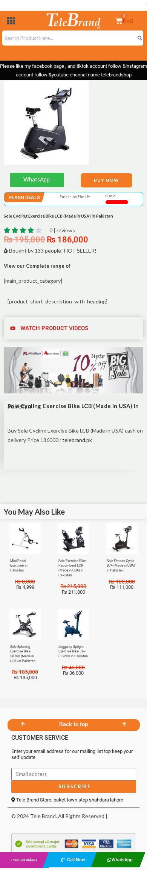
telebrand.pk (77, 440)
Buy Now (106, 180)
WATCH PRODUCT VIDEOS (54, 328)
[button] (11, 22)
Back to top (73, 724)
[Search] (139, 38)
